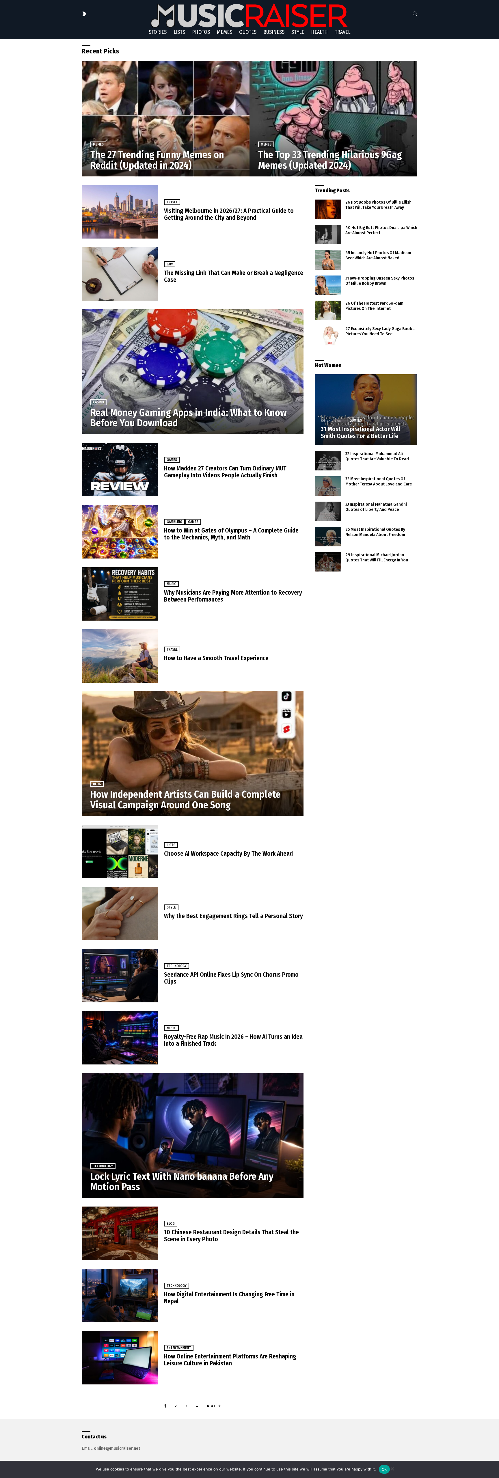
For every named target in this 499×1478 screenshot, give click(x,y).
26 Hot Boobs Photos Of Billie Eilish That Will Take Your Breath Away (378, 205)
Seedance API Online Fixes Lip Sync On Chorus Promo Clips (231, 978)
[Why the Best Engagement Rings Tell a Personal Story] (120, 913)
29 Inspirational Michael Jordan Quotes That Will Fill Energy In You (376, 557)
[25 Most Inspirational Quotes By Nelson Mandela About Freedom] (328, 536)
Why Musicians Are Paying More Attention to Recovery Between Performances (233, 596)
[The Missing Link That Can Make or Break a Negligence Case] (120, 274)
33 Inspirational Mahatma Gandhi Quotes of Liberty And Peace (376, 507)
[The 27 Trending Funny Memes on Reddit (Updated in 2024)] (166, 118)
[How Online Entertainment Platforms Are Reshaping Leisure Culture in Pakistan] (120, 1357)
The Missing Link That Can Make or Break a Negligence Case (233, 276)
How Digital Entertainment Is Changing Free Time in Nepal (229, 1298)
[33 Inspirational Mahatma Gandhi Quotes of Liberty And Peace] (328, 511)
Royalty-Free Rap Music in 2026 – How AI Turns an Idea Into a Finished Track (233, 1040)
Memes (224, 32)
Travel (342, 32)
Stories (158, 32)
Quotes (247, 32)
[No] (392, 1468)
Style (297, 32)
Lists (179, 32)
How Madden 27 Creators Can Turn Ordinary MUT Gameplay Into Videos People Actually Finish (225, 472)
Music (171, 584)
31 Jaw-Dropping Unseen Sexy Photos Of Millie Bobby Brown (379, 281)
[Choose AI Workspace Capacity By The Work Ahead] (120, 851)
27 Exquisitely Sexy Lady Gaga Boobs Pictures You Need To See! (379, 331)
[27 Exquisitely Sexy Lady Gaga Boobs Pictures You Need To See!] (328, 336)
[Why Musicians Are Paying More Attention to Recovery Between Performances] (120, 594)
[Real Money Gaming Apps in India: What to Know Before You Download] (193, 371)
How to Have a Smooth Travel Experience (216, 658)
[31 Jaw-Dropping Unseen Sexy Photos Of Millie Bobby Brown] (328, 285)
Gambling (174, 522)
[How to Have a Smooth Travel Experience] (120, 656)
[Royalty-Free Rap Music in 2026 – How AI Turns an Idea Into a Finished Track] (120, 1037)
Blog (97, 784)
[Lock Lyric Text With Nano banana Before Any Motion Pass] (193, 1135)
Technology (177, 966)
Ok (384, 1469)
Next (211, 1406)
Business (273, 32)
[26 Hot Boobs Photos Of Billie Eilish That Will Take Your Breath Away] (328, 209)
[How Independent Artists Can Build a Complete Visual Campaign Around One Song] (193, 753)
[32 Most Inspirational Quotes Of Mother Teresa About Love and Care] (328, 486)
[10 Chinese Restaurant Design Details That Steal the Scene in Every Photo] (120, 1233)
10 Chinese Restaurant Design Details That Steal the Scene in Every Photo (231, 1235)
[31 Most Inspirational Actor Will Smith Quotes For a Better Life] (366, 409)
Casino (98, 402)
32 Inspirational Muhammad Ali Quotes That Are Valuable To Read (377, 456)
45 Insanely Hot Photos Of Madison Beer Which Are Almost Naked (378, 255)
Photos (201, 32)
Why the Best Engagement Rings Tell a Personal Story (233, 916)
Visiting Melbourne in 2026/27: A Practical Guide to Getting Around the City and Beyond (229, 214)
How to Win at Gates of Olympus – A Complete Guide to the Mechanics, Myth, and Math (231, 534)
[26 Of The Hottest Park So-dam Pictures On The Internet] (328, 310)
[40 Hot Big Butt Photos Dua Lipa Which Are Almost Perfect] (328, 235)
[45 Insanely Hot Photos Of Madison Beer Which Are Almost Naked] (328, 260)
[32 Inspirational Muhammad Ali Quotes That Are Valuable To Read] (328, 461)
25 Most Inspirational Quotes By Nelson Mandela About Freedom (375, 532)
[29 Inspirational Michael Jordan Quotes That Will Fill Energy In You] (328, 562)
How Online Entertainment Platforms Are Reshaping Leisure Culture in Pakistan (230, 1360)
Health (319, 32)
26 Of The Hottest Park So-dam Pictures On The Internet (374, 306)
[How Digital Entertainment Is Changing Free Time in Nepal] (120, 1295)
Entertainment (179, 1348)
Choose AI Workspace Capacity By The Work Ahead (228, 853)
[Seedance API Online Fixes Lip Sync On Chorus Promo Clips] (120, 975)
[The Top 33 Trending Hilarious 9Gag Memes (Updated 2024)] (333, 118)
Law (170, 264)
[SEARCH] (415, 13)
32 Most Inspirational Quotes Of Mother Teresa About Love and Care (378, 481)
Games (172, 460)
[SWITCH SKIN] (84, 13)
